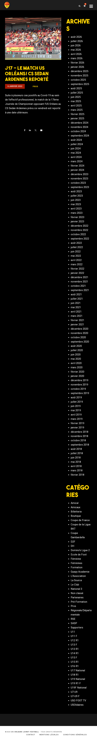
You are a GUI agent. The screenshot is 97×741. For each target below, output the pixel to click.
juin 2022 (76, 251)
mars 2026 (76, 58)
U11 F (74, 636)
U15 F (74, 657)
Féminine (76, 558)
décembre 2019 (79, 380)
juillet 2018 (77, 453)
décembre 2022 (79, 225)
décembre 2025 (79, 71)
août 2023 (76, 191)
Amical (74, 503)
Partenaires (77, 597)
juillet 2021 (77, 298)
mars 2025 (76, 109)
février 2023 (77, 217)
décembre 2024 (79, 122)
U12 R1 (75, 640)
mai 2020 (76, 358)
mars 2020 (76, 367)
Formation (76, 567)
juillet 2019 (77, 401)
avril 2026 (76, 54)
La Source (76, 580)
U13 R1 (75, 648)
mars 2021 (76, 315)
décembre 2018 (79, 431)
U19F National (79, 687)
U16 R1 (75, 666)
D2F (73, 541)
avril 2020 (76, 363)
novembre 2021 (79, 281)
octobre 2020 (78, 337)
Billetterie (76, 511)
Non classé (77, 593)
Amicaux (75, 507)
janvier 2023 (77, 221)
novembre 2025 (79, 75)
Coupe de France (80, 520)
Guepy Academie (80, 571)
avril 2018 (76, 466)
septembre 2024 (80, 135)
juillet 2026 (77, 41)
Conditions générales (75, 735)
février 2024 (77, 165)
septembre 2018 (80, 444)
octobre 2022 (78, 234)
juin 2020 (76, 354)
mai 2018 (76, 461)
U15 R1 (75, 661)
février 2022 (77, 268)
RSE (73, 618)
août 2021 (76, 294)
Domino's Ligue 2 (80, 550)
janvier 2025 (77, 118)
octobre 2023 (78, 182)
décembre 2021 (79, 277)
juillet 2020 (77, 350)
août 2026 (76, 36)
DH (72, 545)
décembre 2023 (79, 174)
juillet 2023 (77, 195)
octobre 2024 (78, 131)
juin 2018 (76, 457)
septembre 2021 (80, 290)
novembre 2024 (79, 127)
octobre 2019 (78, 388)
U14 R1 (75, 653)
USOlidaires (77, 704)
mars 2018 (76, 470)
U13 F (74, 644)
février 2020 (77, 371)
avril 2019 (76, 414)
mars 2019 (76, 418)
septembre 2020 (80, 341)
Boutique (76, 515)
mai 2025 (76, 101)
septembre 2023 (80, 187)
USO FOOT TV (78, 700)
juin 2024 (76, 148)
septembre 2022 (80, 238)
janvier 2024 (77, 169)
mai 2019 (76, 410)
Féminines (76, 563)
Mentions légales (49, 735)
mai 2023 (76, 204)
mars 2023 (76, 212)
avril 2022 (76, 260)
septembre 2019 (80, 393)
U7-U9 (74, 691)
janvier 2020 (77, 376)
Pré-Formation (79, 601)
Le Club (75, 584)
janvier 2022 (77, 272)
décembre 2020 (79, 328)
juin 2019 (76, 406)
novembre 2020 (79, 333)
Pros (73, 606)
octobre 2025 (78, 79)
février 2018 (77, 474)
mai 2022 (76, 255)
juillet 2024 (77, 144)
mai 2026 (76, 49)
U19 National (78, 679)
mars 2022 (76, 264)
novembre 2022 (79, 230)
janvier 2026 (77, 66)
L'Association (78, 575)
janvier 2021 (77, 324)
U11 (73, 631)
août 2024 (76, 139)
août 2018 (76, 448)
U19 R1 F (76, 683)
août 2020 (76, 345)
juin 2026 (76, 45)
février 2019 (77, 423)
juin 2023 (76, 200)
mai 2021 (76, 307)
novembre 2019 (79, 384)
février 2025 (77, 114)
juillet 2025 (77, 92)
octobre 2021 (78, 285)
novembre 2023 (79, 178)
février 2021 (77, 320)
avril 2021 (76, 311)
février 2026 (77, 62)
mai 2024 (76, 152)
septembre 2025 (80, 84)
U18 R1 (75, 674)
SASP (74, 623)
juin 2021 (76, 303)
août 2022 (76, 242)
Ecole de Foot (79, 554)
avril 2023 (76, 208)
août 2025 (76, 88)
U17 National (78, 670)
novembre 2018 (79, 436)
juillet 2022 (77, 247)
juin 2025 (76, 96)
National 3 (76, 588)
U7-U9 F (75, 696)
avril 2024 (76, 157)
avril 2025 (76, 105)
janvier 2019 (77, 427)
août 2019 (76, 397)
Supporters (77, 627)
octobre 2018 (78, 440)
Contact (30, 735)
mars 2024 (76, 161)
